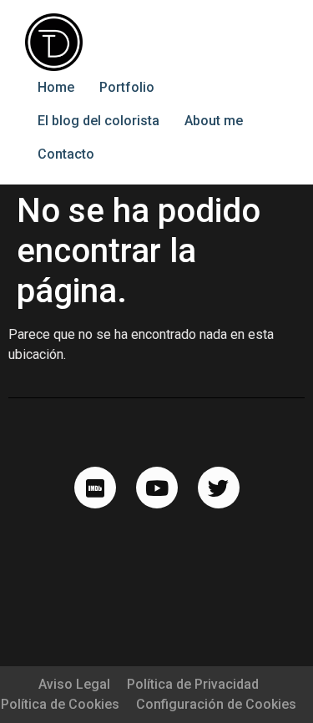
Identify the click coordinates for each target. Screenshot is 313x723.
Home (56, 87)
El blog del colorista (98, 121)
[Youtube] (157, 487)
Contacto (66, 154)
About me (213, 121)
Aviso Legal (74, 684)
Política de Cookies (60, 704)
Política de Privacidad (193, 684)
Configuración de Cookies (216, 704)
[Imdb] (95, 487)
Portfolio (126, 87)
